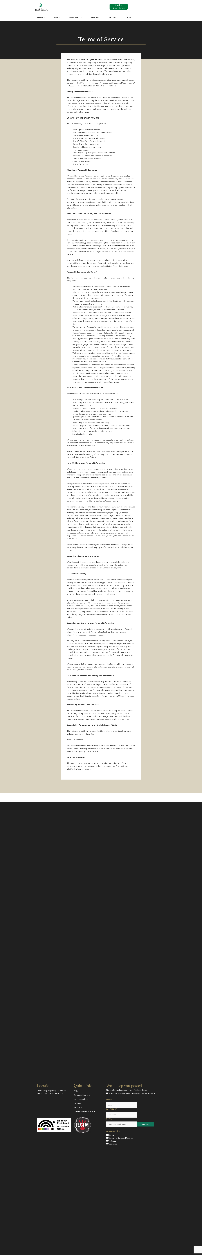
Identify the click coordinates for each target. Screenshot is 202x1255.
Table (122, 8)
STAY (56, 18)
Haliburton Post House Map (84, 1111)
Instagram (78, 1107)
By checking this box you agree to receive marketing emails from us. (132, 1093)
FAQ (76, 1091)
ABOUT (40, 18)
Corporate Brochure (82, 1095)
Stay (114, 8)
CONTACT (128, 18)
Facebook (78, 1103)
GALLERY (112, 18)
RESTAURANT (74, 18)
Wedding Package (81, 1099)
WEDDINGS (95, 18)
